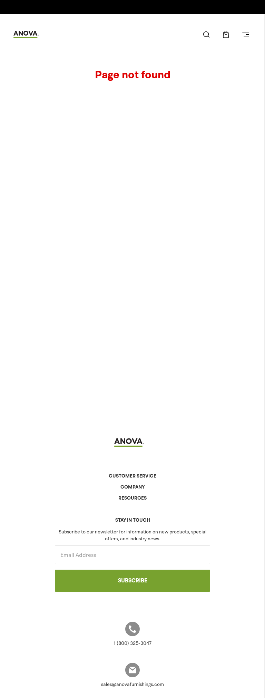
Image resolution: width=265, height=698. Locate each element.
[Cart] (226, 34)
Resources (132, 498)
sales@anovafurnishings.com (132, 684)
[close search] (206, 34)
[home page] (29, 34)
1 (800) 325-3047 (132, 643)
